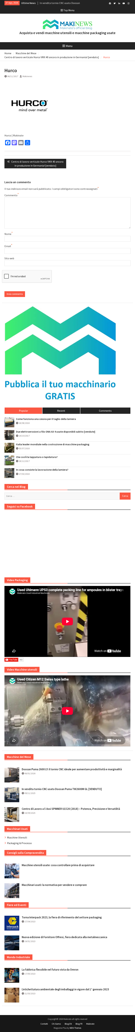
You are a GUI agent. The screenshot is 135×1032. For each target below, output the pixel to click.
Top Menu (68, 10)
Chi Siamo (56, 1023)
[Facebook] (110, 3)
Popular (23, 410)
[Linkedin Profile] (119, 3)
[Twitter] (115, 3)
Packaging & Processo (19, 843)
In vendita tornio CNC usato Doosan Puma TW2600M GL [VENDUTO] (62, 789)
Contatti (44, 1023)
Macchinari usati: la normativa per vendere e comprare (54, 885)
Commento (10, 195)
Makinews (27, 76)
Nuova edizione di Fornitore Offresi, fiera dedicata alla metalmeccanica (64, 937)
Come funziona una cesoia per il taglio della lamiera (46, 419)
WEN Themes (75, 1028)
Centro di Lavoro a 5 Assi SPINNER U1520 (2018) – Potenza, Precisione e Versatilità (71, 809)
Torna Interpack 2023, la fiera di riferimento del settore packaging (62, 917)
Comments (105, 410)
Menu (69, 46)
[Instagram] (128, 3)
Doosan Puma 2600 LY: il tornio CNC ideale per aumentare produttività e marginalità (72, 769)
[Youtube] (124, 3)
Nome (7, 234)
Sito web (9, 258)
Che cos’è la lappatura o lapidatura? (37, 457)
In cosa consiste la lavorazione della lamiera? (42, 469)
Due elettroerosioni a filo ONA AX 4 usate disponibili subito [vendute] (55, 431)
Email (7, 246)
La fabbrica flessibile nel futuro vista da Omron (50, 969)
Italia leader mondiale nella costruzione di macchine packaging (52, 444)
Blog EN (68, 1023)
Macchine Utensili (17, 837)
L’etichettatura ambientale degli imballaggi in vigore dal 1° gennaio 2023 (65, 989)
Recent (61, 410)
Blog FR (79, 1023)
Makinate (90, 1023)
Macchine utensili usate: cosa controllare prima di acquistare (58, 865)
